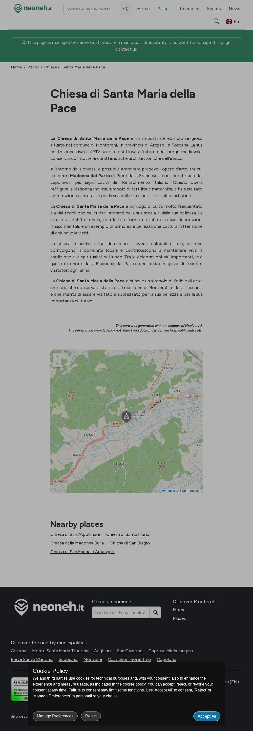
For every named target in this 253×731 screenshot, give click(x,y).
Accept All (207, 716)
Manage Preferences (55, 716)
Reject (91, 716)
